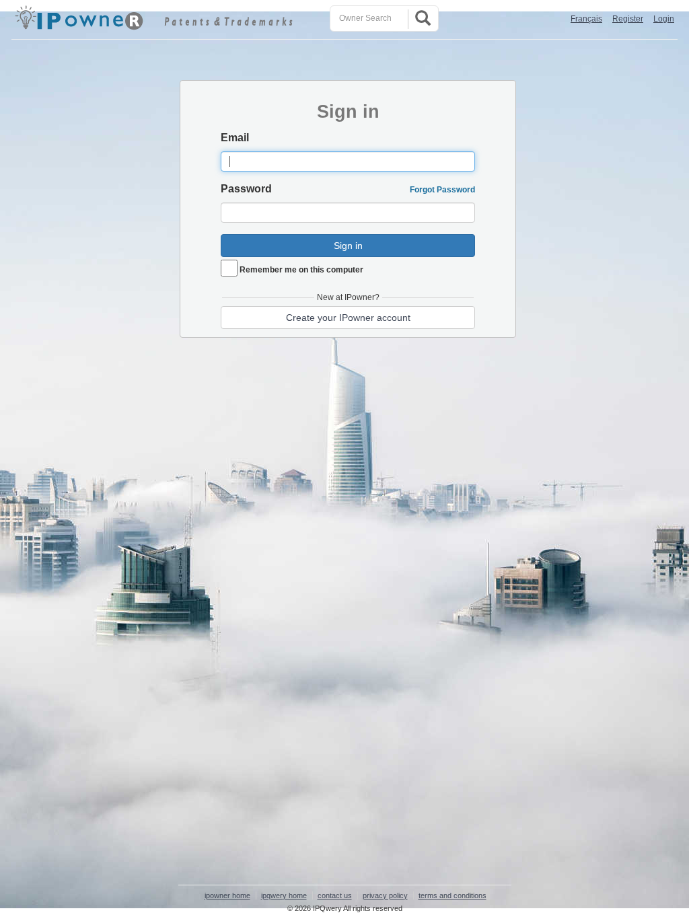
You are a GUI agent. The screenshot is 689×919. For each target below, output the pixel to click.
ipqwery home (284, 895)
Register (627, 19)
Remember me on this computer (301, 269)
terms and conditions (452, 895)
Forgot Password (442, 189)
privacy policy (385, 895)
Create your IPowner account (348, 317)
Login (663, 19)
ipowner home (227, 895)
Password (246, 188)
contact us (335, 895)
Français (586, 19)
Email (235, 137)
